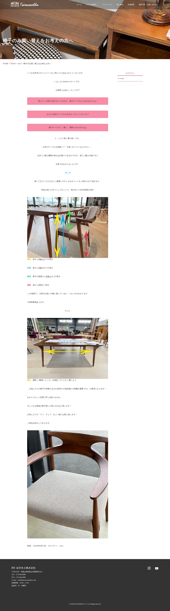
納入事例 (120, 4)
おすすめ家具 (91, 4)
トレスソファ (107, 4)
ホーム (79, 4)
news (61, 546)
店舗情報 (131, 4)
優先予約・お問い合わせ (148, 4)
